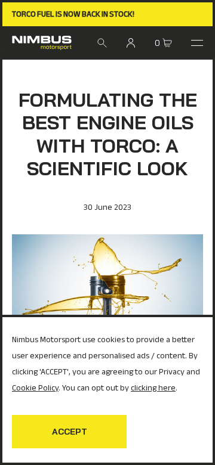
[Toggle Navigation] (197, 43)
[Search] (102, 43)
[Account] (131, 43)
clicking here (153, 388)
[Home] (42, 43)
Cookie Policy (35, 388)
